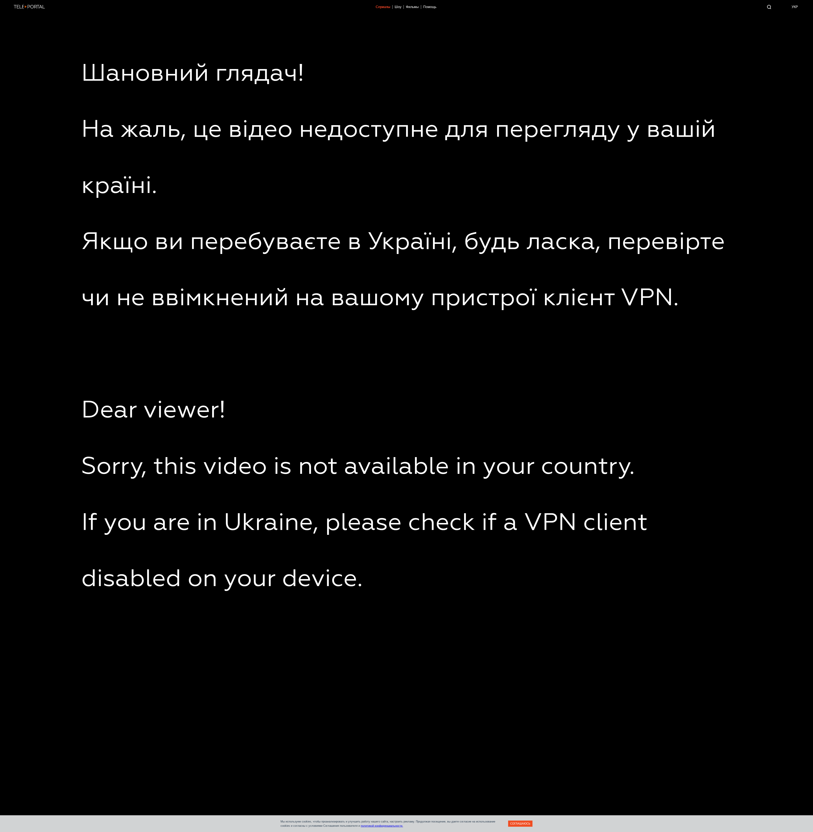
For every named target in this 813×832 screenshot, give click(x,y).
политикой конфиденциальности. (382, 825)
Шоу (398, 7)
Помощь (429, 7)
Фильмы (412, 7)
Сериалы (383, 7)
